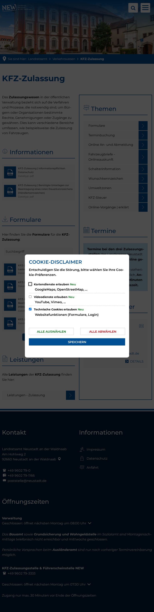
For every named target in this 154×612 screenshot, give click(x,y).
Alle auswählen (51, 331)
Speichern (77, 342)
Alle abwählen (102, 331)
